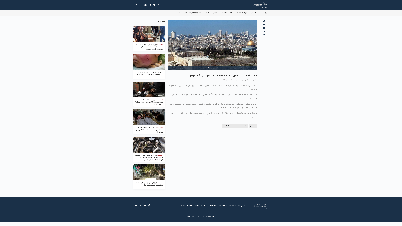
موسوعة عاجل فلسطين (193, 13)
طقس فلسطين (212, 13)
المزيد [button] (177, 13)
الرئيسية (265, 13)
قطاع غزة (254, 13)
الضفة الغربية (227, 13)
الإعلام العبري (241, 13)
